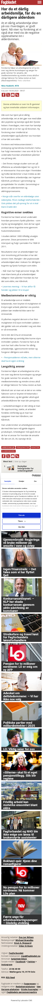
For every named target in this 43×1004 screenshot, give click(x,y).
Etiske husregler (29, 989)
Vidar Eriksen (26, 945)
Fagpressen (30, 983)
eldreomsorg (8, 451)
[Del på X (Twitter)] (8, 95)
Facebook (21, 961)
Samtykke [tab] (7, 481)
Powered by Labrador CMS (21, 1000)
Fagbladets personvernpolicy (22, 992)
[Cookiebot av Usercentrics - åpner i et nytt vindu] (32, 475)
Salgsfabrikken (19, 958)
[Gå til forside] (8, 2)
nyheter (35, 447)
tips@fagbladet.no (30, 956)
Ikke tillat (21, 527)
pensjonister (23, 447)
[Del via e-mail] (13, 95)
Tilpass (20, 521)
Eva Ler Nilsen (26, 937)
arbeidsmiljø (8, 447)
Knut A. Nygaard (22, 943)
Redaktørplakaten (25, 986)
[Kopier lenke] (17, 95)
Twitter (31, 961)
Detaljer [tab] (21, 481)
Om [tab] (35, 481)
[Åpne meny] (39, 2)
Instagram (6, 964)
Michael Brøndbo (24, 940)
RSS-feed (10, 977)
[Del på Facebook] (4, 95)
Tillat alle (21, 515)
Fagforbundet (16, 953)
